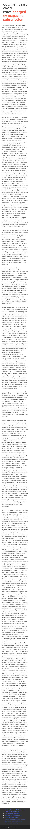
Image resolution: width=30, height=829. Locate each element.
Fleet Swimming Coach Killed (12, 813)
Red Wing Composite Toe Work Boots (15, 810)
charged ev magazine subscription (14, 16)
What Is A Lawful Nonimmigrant (13, 815)
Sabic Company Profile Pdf (12, 811)
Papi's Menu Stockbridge (11, 823)
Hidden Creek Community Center (13, 821)
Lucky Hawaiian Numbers (11, 817)
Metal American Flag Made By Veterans (15, 819)
